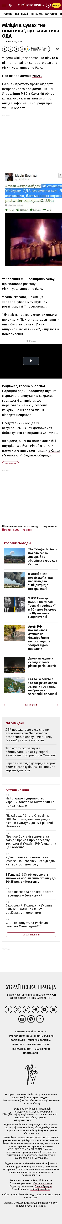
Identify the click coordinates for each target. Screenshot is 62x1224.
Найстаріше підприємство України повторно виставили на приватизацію (30, 802)
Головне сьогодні (17, 543)
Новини (7, 13)
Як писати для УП (22, 1048)
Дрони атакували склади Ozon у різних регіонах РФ (42, 662)
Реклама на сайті (25, 1031)
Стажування (42, 1048)
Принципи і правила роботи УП (31, 1044)
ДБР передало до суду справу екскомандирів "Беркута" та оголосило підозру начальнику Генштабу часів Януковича (29, 735)
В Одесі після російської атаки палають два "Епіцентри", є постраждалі (40, 581)
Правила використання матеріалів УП (31, 1036)
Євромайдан (10, 464)
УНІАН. (37, 76)
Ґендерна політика (39, 1040)
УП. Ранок (37, 13)
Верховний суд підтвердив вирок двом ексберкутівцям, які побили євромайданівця (31, 766)
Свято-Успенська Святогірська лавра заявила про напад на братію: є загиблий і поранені (42, 686)
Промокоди (30, 1053)
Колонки (51, 13)
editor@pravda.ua (40, 1189)
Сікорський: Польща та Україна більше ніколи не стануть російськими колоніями (29, 909)
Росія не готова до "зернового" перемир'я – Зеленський (29, 893)
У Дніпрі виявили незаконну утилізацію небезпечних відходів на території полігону (30, 860)
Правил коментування (17, 529)
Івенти (42, 1031)
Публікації (21, 13)
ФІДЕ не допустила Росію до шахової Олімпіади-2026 (27, 924)
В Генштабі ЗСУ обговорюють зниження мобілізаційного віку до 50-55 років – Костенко (31, 878)
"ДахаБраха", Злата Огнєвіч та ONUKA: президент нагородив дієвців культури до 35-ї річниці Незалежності (29, 821)
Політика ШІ (18, 1040)
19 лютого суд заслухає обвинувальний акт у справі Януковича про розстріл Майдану (31, 751)
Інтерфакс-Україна (25, 1117)
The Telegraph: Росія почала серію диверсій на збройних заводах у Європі (42, 556)
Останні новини (17, 790)
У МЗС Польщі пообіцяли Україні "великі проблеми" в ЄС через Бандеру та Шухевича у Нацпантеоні (42, 607)
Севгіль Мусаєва (42, 1183)
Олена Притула (43, 1186)
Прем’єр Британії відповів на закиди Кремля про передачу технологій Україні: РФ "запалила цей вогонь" (31, 842)
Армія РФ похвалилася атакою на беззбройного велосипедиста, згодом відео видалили (39, 638)
